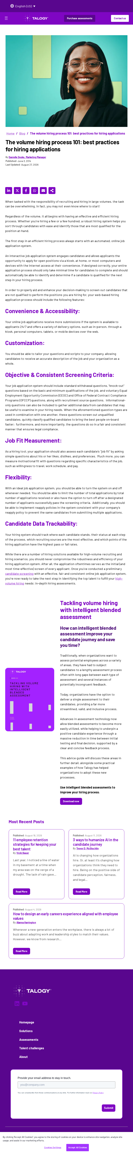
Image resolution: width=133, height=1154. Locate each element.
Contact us (120, 18)
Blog (22, 133)
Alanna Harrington (26, 922)
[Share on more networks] (51, 190)
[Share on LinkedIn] (8, 190)
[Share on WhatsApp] (34, 190)
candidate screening (19, 573)
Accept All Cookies (77, 1147)
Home (10, 133)
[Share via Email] (43, 190)
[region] (66, 1143)
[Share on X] (17, 190)
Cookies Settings (52, 1147)
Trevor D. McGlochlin (87, 848)
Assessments (28, 1039)
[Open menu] (6, 19)
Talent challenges (31, 1048)
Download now (71, 801)
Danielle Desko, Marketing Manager (27, 157)
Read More (21, 891)
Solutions (26, 1031)
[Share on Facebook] (26, 190)
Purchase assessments (79, 18)
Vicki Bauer (22, 852)
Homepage (26, 1022)
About (23, 1057)
